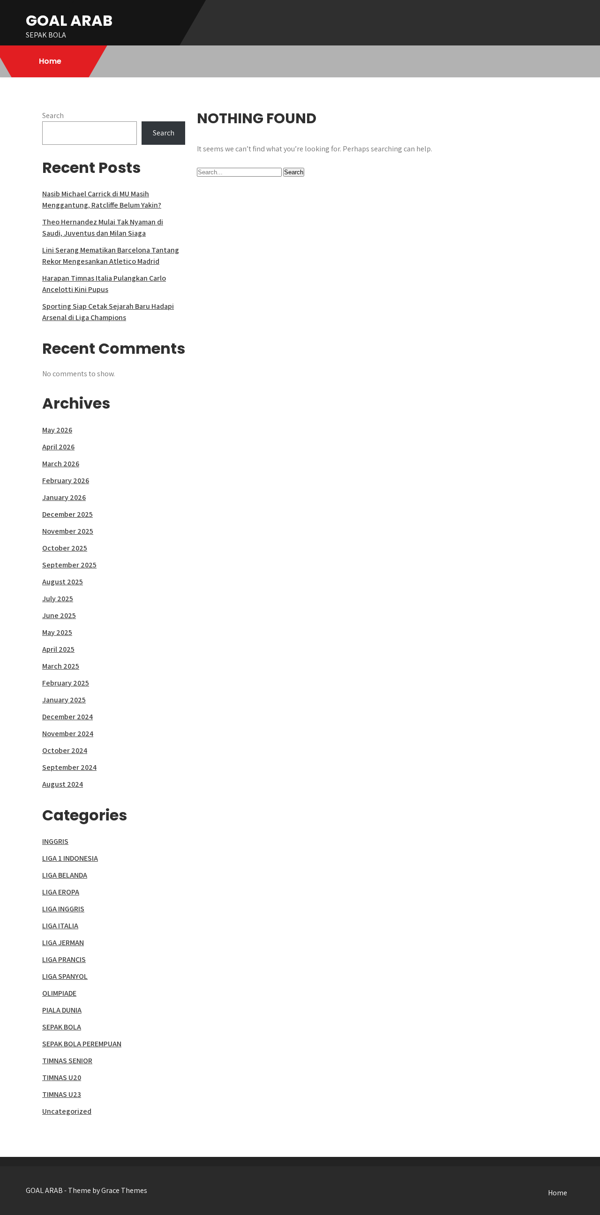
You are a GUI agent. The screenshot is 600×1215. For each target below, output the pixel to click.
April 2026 (58, 447)
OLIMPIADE (59, 993)
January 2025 (64, 700)
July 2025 (57, 599)
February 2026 (65, 480)
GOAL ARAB (69, 20)
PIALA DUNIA (62, 1010)
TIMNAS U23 (61, 1094)
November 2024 (67, 733)
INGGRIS (55, 841)
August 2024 (62, 784)
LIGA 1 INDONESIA (70, 858)
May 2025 (57, 632)
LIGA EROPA (60, 892)
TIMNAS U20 (61, 1077)
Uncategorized (66, 1111)
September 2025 (69, 565)
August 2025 (62, 582)
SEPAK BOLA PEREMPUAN (81, 1044)
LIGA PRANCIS (64, 959)
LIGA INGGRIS (63, 909)
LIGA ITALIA (60, 926)
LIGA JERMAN (63, 942)
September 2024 (69, 767)
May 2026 (57, 430)
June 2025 (59, 615)
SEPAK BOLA (61, 1027)
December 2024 (67, 717)
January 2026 (64, 497)
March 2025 (60, 666)
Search (53, 115)
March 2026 (60, 464)
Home (50, 61)
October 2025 (64, 548)
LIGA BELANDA (64, 875)
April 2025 (58, 649)
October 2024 (64, 750)
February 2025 (65, 683)
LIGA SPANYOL (65, 976)
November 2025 (67, 531)
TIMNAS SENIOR (67, 1061)
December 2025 (67, 514)
